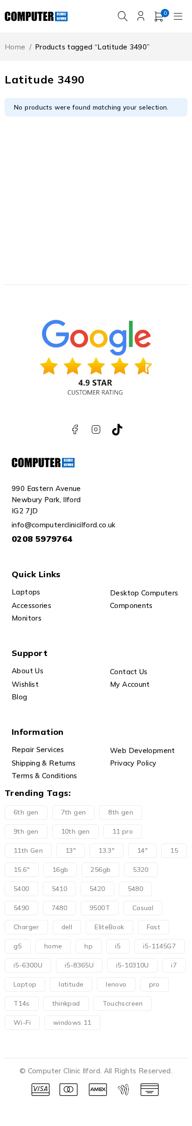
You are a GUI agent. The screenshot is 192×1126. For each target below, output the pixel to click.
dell (67, 927)
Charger (26, 927)
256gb (100, 869)
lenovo (116, 984)
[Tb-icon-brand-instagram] (96, 429)
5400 (21, 888)
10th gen (75, 831)
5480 (136, 888)
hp (88, 946)
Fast (154, 927)
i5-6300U (28, 965)
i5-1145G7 (159, 946)
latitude (71, 984)
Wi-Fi (22, 1022)
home (53, 946)
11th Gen (28, 850)
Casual (142, 908)
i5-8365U (79, 965)
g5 (18, 946)
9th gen (26, 831)
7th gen (73, 812)
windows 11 (72, 1022)
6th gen (26, 812)
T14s (22, 1003)
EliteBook (109, 927)
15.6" (22, 869)
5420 (97, 888)
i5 (118, 946)
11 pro (122, 831)
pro (154, 984)
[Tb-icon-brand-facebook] (75, 429)
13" (70, 850)
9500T (99, 908)
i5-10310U (132, 965)
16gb (60, 869)
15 (174, 850)
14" (142, 850)
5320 (141, 869)
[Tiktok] (117, 429)
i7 (174, 965)
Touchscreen (123, 1003)
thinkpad (66, 1003)
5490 (21, 908)
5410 (60, 888)
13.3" (106, 850)
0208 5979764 (42, 538)
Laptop (25, 984)
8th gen (120, 812)
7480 (60, 908)
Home (15, 46)
